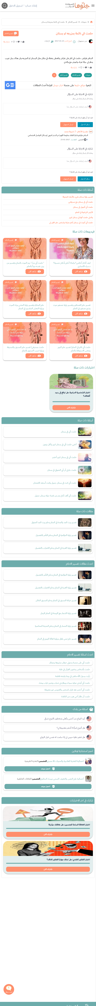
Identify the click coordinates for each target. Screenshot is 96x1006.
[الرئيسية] (91, 21)
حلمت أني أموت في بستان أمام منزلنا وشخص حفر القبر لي (71, 222)
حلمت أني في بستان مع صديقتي (80, 202)
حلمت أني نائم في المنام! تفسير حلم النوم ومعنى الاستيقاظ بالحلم (74, 348)
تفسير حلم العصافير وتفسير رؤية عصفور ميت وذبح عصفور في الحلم (71, 306)
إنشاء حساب (31, 6)
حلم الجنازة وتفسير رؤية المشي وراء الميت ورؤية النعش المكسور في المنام (26, 306)
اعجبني (80, 140)
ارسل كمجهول (68, 124)
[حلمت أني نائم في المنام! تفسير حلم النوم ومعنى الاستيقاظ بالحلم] (71, 333)
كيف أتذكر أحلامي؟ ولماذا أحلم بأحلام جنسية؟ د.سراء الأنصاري (71, 264)
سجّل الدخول (85, 124)
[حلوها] (92, 6)
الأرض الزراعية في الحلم (84, 212)
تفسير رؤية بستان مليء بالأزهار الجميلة (78, 197)
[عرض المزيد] (54, 75)
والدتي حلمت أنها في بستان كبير (81, 217)
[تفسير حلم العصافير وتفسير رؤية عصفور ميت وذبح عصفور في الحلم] (71, 290)
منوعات (83, 21)
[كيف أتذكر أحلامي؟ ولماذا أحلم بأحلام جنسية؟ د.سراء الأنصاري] (71, 248)
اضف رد (73, 140)
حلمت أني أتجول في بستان (83, 207)
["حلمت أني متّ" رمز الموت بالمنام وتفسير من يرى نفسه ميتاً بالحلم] (24, 248)
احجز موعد (45, 769)
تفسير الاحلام (72, 21)
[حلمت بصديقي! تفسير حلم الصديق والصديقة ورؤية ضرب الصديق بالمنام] (24, 333)
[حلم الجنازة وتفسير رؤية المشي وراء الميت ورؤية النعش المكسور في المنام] (24, 290)
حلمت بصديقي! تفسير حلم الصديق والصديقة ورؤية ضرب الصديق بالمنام (25, 348)
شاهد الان (79, 271)
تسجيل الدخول (16, 6)
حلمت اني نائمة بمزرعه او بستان (53, 21)
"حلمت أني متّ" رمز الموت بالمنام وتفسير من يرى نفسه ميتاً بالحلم (25, 264)
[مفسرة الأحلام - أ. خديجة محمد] (91, 132)
